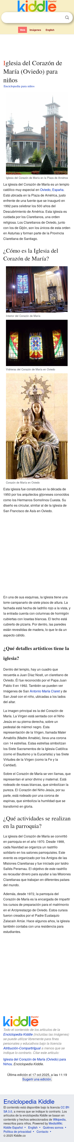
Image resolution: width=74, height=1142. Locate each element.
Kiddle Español (13, 1127)
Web (22, 30)
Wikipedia (59, 1119)
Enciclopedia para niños (19, 86)
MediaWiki (55, 1123)
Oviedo (45, 189)
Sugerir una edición (36, 1079)
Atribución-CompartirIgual (22, 1048)
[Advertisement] (37, 46)
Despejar (58, 17)
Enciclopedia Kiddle (18, 1034)
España (58, 189)
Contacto (42, 1131)
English (50, 30)
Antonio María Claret (45, 691)
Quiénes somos (53, 1127)
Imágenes (35, 30)
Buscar (67, 17)
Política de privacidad (17, 1131)
